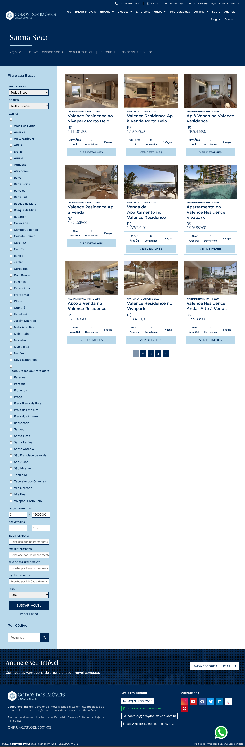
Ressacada (21, 423)
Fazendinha (22, 288)
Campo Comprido (26, 229)
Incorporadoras (179, 11)
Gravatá (19, 307)
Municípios (21, 346)
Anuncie (229, 11)
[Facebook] (202, 701)
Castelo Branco (24, 236)
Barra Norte (22, 184)
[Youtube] (193, 701)
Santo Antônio (24, 449)
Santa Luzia (22, 436)
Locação (199, 11)
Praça (18, 397)
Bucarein (20, 216)
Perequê (20, 384)
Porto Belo (93, 111)
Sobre (216, 11)
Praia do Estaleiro (26, 410)
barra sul (20, 190)
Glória (18, 301)
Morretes (20, 340)
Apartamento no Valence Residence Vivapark (206, 212)
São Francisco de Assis (30, 455)
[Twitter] (210, 701)
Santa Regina (23, 442)
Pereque (20, 377)
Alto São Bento (24, 125)
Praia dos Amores (26, 416)
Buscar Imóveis (85, 11)
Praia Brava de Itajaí (28, 403)
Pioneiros (20, 390)
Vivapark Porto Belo (28, 501)
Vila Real (20, 494)
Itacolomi (20, 314)
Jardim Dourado (25, 320)
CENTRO (20, 242)
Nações (19, 353)
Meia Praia (21, 333)
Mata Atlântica (24, 327)
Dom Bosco (22, 275)
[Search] (44, 637)
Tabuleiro (20, 475)
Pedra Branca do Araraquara (29, 371)
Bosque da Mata (25, 203)
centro (18, 255)
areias (18, 151)
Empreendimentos (149, 11)
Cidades (123, 11)
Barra (18, 177)
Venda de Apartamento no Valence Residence (146, 212)
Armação (20, 164)
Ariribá (18, 158)
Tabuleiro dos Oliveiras (30, 481)
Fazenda (20, 281)
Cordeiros (21, 268)
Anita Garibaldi (24, 138)
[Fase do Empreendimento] (30, 568)
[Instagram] (184, 701)
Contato (230, 19)
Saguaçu (20, 429)
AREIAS (19, 145)
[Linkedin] (219, 701)
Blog (214, 19)
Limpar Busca (28, 614)
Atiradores (21, 171)
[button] (148, 724)
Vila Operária (23, 488)
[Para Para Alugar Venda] (29, 594)
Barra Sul (20, 197)
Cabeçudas (22, 223)
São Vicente (22, 468)
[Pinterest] (184, 708)
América (20, 132)
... (15, 119)
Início (67, 11)
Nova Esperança (25, 359)
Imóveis (104, 11)
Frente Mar (21, 294)
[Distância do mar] (30, 581)
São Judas (21, 462)
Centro (19, 249)
